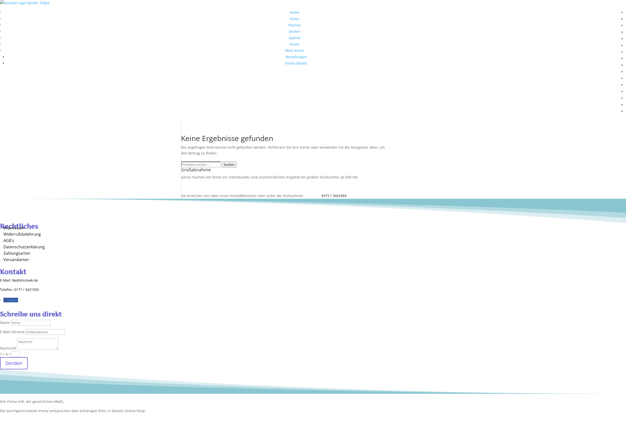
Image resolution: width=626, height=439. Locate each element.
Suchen (229, 164)
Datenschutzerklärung (24, 247)
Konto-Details (296, 63)
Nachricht (8, 348)
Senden (13, 363)
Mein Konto (294, 50)
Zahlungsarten (16, 253)
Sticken (295, 31)
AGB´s (8, 240)
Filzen (294, 18)
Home (294, 12)
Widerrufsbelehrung (22, 234)
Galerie (295, 37)
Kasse (294, 44)
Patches (294, 25)
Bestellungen (296, 57)
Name (5, 322)
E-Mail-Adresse (12, 331)
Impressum (13, 227)
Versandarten (16, 259)
